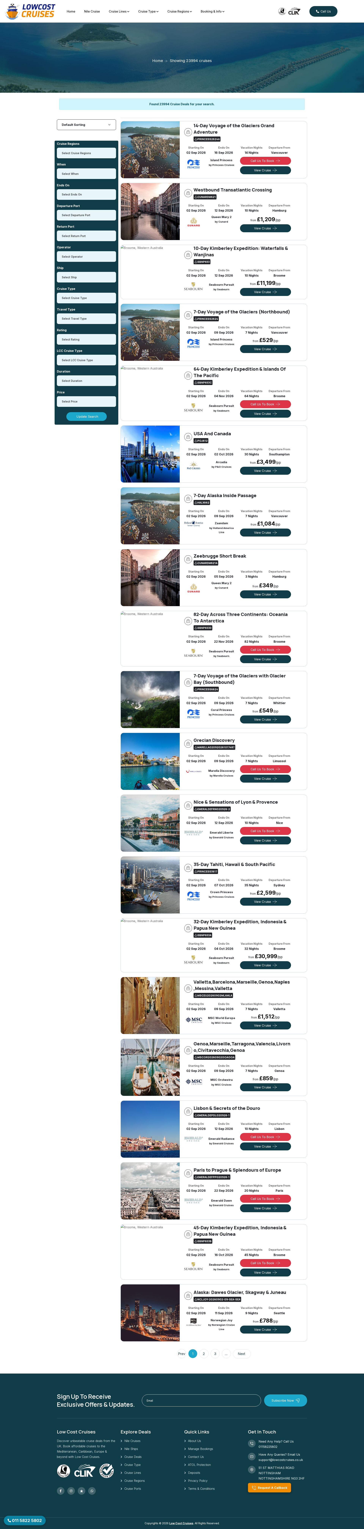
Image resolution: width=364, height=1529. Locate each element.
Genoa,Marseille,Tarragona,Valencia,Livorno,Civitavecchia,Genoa (242, 1046)
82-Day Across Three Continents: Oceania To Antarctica (241, 617)
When (61, 164)
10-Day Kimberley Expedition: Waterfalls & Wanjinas (241, 251)
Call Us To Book (262, 161)
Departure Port (68, 206)
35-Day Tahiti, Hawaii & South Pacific (234, 864)
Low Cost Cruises (181, 1523)
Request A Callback (271, 1488)
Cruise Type (147, 11)
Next (242, 1354)
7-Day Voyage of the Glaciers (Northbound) (242, 311)
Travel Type (66, 309)
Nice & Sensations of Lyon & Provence (236, 802)
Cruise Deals (133, 1457)
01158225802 (268, 1447)
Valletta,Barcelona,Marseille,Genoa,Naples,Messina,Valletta (242, 985)
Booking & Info (211, 11)
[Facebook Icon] (60, 1491)
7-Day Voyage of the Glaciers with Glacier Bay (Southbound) (240, 678)
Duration (63, 371)
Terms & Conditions (201, 1489)
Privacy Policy (198, 1481)
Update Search (87, 416)
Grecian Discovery (214, 740)
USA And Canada (212, 433)
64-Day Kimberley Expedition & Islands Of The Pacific (240, 372)
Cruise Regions (178, 11)
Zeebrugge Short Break (220, 556)
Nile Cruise (92, 11)
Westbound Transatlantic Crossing (233, 190)
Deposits (194, 1473)
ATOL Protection (199, 1465)
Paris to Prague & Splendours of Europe (237, 1170)
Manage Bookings (200, 1449)
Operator (64, 247)
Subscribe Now (282, 1400)
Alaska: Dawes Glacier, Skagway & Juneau (240, 1292)
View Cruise (262, 170)
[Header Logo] (30, 11)
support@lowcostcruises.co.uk (281, 1460)
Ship (60, 268)
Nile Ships (131, 1449)
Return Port (65, 226)
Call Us (326, 11)
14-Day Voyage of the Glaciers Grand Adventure (234, 128)
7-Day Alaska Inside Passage (225, 495)
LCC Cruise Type (69, 351)
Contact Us (196, 1457)
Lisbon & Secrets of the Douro (227, 1108)
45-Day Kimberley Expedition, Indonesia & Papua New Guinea (240, 1230)
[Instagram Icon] (71, 1491)
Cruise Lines (117, 11)
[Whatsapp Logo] (92, 1491)
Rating (62, 330)
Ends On (63, 185)
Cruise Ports (132, 1489)
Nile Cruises (132, 1441)
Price (61, 392)
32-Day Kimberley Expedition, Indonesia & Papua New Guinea (240, 924)
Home (71, 11)
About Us (194, 1441)
